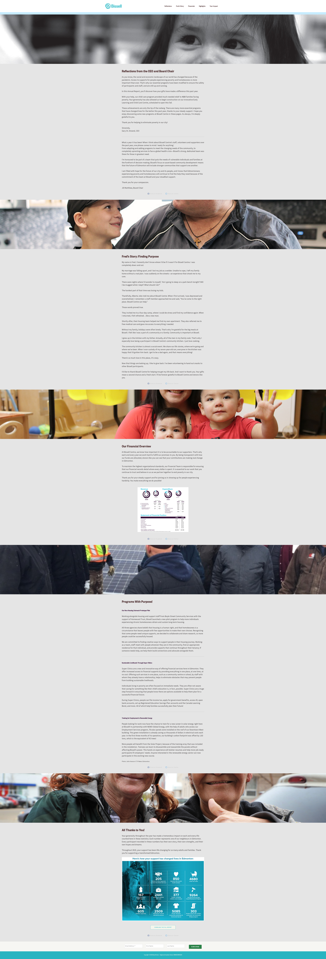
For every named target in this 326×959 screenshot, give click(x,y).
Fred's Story (180, 6)
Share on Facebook (156, 194)
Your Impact (214, 6)
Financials (191, 6)
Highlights (202, 6)
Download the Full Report (163, 927)
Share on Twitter (173, 194)
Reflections (168, 6)
